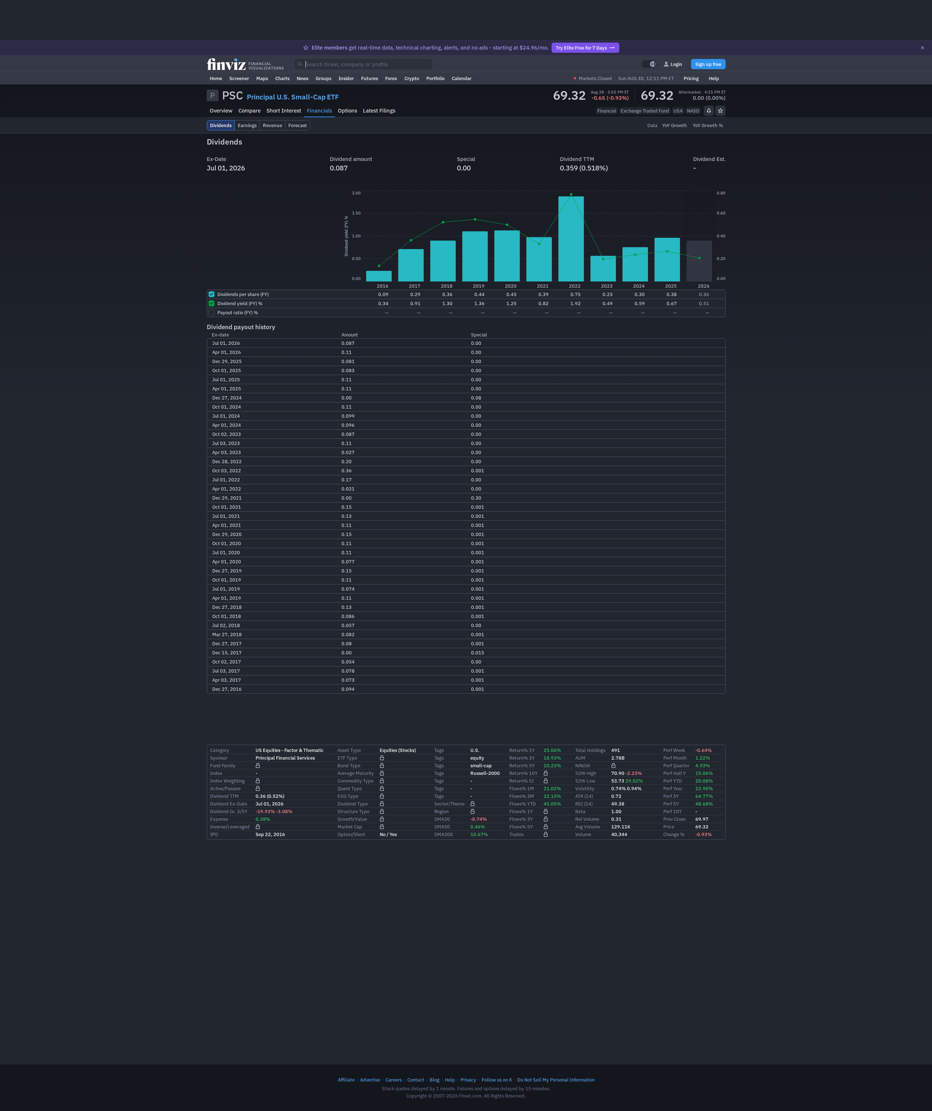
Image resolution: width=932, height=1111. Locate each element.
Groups (323, 78)
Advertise (370, 1080)
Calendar (461, 78)
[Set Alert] (709, 111)
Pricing (691, 78)
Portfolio (435, 78)
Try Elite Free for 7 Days (581, 48)
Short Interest (283, 110)
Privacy (468, 1080)
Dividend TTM (224, 796)
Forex (391, 78)
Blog (434, 1080)
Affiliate (346, 1080)
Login (676, 64)
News (302, 78)
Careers (394, 1080)
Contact (415, 1080)
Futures (369, 78)
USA (678, 111)
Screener (239, 78)
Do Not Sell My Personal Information (556, 1080)
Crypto (411, 78)
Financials (319, 110)
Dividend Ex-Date (228, 804)
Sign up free (708, 64)
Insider (346, 78)
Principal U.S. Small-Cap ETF (293, 96)
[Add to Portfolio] (720, 111)
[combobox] (363, 64)
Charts (282, 78)
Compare (249, 110)
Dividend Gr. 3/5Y (229, 811)
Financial (606, 111)
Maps (262, 78)
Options (347, 110)
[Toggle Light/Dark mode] (649, 64)
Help (714, 78)
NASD (693, 111)
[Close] (922, 47)
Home (216, 78)
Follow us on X (497, 1080)
